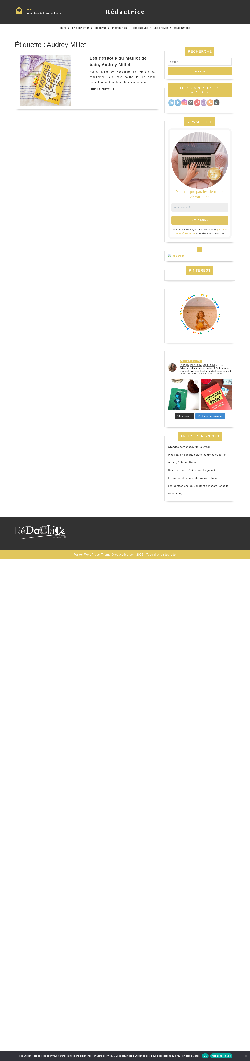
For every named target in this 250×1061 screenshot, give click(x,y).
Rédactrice (125, 12)
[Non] (245, 1056)
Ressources (182, 28)
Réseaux (101, 28)
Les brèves (161, 28)
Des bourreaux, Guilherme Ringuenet (191, 470)
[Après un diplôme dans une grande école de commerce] (216, 394)
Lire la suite (100, 89)
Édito (63, 28)
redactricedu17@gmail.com (44, 13)
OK (205, 1055)
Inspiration (119, 28)
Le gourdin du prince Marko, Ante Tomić (193, 477)
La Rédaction (81, 28)
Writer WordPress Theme (92, 554)
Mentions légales (221, 1055)
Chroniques (140, 28)
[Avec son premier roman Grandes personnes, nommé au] (183, 394)
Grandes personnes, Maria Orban (189, 446)
